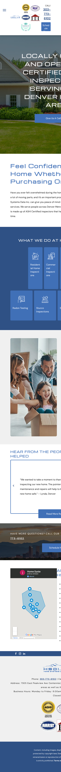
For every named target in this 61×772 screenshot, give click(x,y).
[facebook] (16, 654)
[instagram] (20, 654)
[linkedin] (24, 654)
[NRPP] (35, 8)
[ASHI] (25, 8)
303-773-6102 (47, 14)
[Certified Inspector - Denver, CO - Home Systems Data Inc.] (48, 708)
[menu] (4, 10)
